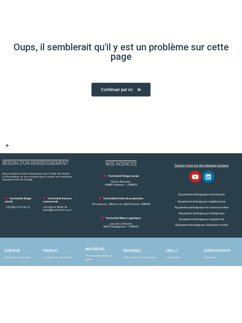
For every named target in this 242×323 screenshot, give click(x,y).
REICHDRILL (132, 251)
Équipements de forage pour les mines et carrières (202, 207)
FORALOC (50, 251)
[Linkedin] (208, 177)
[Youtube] (195, 177)
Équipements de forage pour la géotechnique (201, 201)
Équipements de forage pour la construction (201, 194)
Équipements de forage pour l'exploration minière (201, 225)
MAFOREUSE (95, 249)
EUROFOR (12, 251)
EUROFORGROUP (217, 251)
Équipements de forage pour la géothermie (201, 219)
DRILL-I (171, 251)
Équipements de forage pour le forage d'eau (201, 213)
